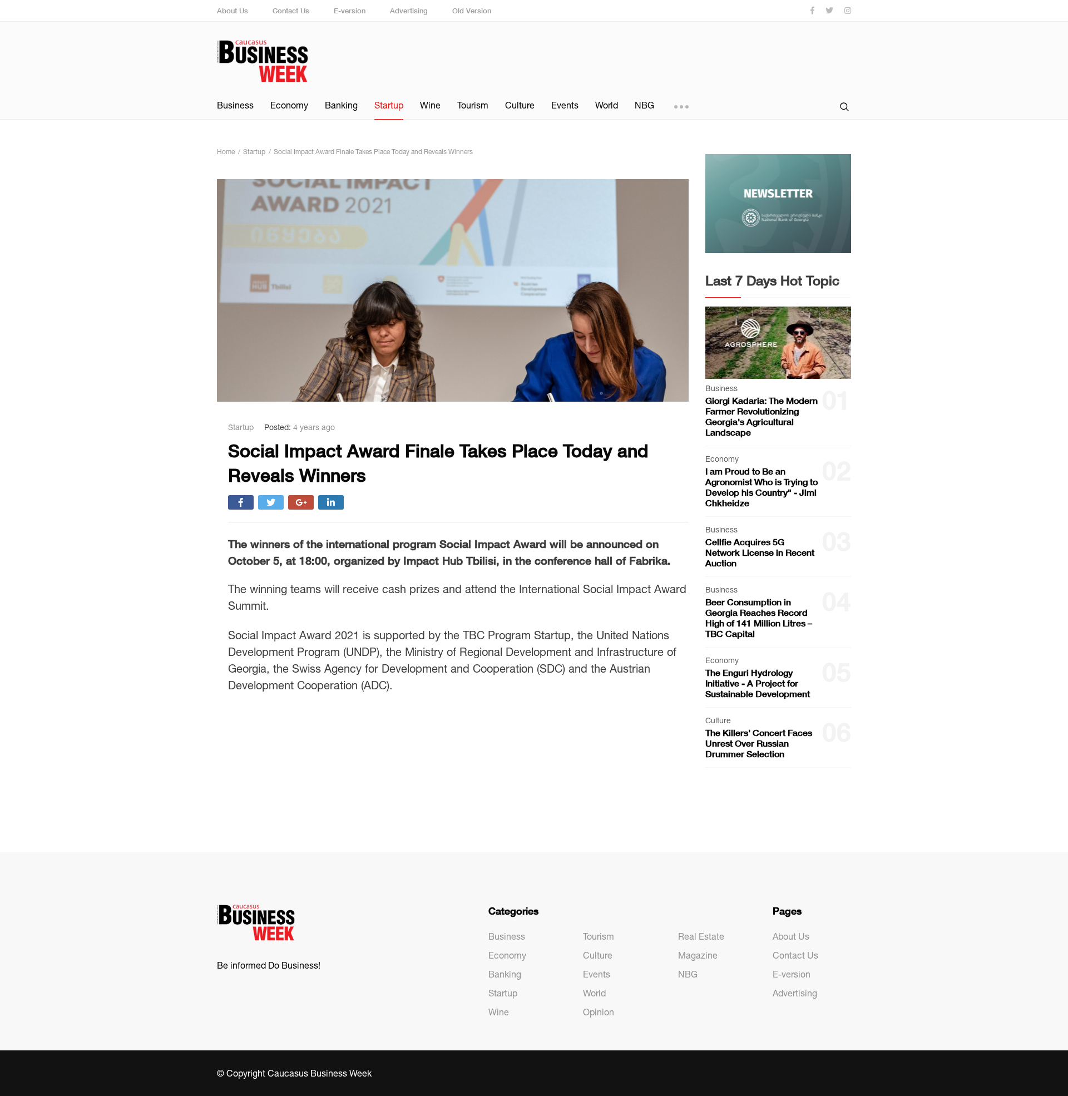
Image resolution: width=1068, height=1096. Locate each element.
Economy (289, 105)
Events (564, 105)
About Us (232, 10)
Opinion (598, 1012)
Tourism (472, 105)
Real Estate (701, 936)
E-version (349, 10)
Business (235, 105)
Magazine (698, 955)
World (606, 105)
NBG (644, 105)
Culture (520, 105)
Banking (341, 105)
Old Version (471, 10)
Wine (430, 105)
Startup (388, 105)
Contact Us (291, 10)
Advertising (409, 10)
